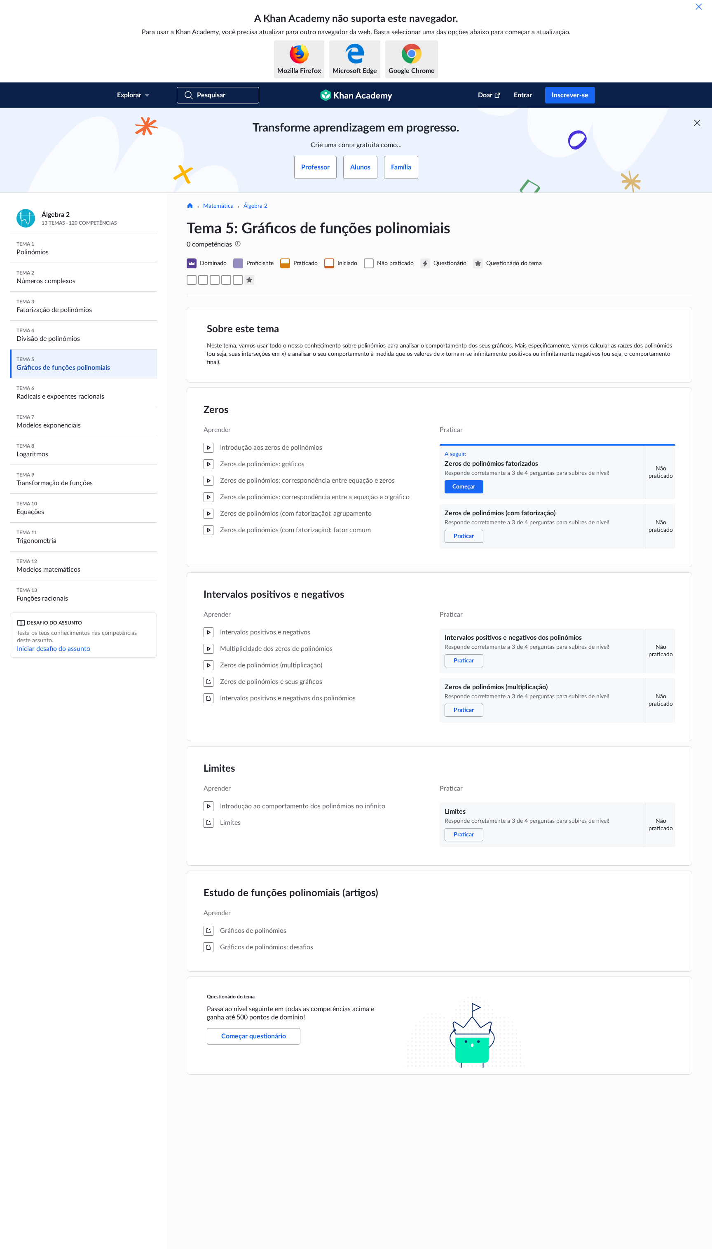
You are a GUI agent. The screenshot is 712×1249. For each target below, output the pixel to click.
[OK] (698, 6)
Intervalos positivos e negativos (274, 595)
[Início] (190, 206)
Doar (485, 95)
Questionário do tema (231, 996)
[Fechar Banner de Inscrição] (697, 123)
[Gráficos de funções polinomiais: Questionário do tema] (249, 280)
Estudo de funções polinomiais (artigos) (291, 893)
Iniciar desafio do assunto (53, 649)
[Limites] (238, 280)
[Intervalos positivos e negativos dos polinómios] (215, 280)
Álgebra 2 (255, 206)
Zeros (216, 410)
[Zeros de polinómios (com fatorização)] (203, 280)
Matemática (218, 206)
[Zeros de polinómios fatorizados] (192, 280)
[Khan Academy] (356, 95)
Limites (219, 769)
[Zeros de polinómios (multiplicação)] (226, 280)
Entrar (523, 95)
